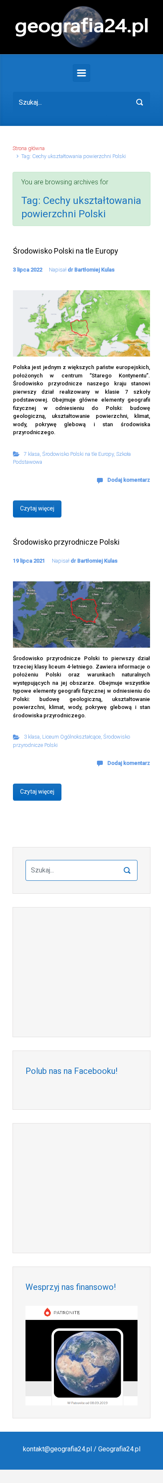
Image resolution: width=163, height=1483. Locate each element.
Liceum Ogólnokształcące (71, 737)
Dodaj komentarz (128, 480)
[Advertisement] (81, 972)
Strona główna (29, 148)
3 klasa (32, 737)
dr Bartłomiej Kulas (91, 269)
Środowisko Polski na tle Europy (65, 250)
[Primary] (81, 73)
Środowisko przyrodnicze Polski (66, 542)
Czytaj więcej (37, 508)
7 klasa (32, 454)
